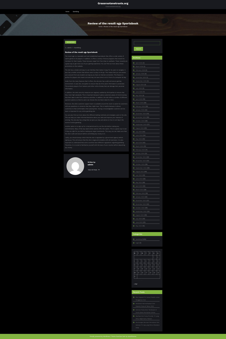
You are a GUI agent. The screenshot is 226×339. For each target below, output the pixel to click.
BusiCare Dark (120, 336)
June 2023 (139, 179)
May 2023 (139, 182)
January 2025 (140, 110)
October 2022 (140, 208)
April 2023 (139, 186)
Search (138, 49)
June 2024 (139, 135)
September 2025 (141, 81)
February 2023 (140, 193)
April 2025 (139, 99)
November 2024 (141, 117)
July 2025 (139, 88)
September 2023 (141, 168)
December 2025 (141, 77)
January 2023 (140, 197)
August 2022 (140, 215)
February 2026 (140, 70)
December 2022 (141, 200)
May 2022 (139, 226)
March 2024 (139, 146)
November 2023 (141, 161)
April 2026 (139, 63)
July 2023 (139, 175)
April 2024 (139, 142)
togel (137, 243)
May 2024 (139, 139)
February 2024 (140, 150)
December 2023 (141, 157)
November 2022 (141, 204)
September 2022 (141, 211)
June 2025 (139, 92)
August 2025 (140, 84)
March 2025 (139, 103)
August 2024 (140, 128)
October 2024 (140, 121)
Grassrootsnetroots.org (113, 3)
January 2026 (140, 74)
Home (67, 11)
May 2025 (139, 95)
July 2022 (139, 218)
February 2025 (140, 106)
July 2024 (139, 132)
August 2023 (140, 171)
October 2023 (140, 164)
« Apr (135, 284)
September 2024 (141, 124)
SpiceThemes (132, 336)
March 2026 (139, 66)
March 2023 (139, 189)
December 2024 (141, 113)
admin (69, 48)
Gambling (76, 11)
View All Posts (93, 170)
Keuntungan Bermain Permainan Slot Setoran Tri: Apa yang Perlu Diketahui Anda (148, 325)
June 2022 (139, 222)
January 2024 (140, 153)
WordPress (106, 336)
